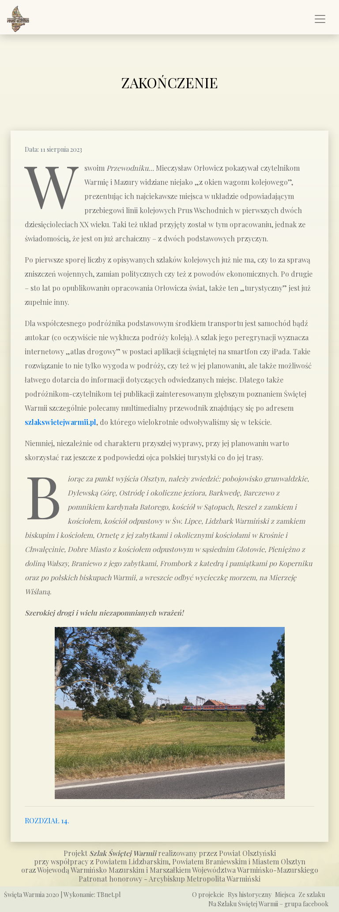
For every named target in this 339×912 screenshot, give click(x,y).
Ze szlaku (311, 894)
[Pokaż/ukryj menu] (320, 19)
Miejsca (285, 894)
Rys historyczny (249, 894)
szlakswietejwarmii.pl (60, 422)
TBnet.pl (109, 894)
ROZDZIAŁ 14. (47, 820)
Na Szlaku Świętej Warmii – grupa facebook (268, 904)
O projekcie (208, 894)
